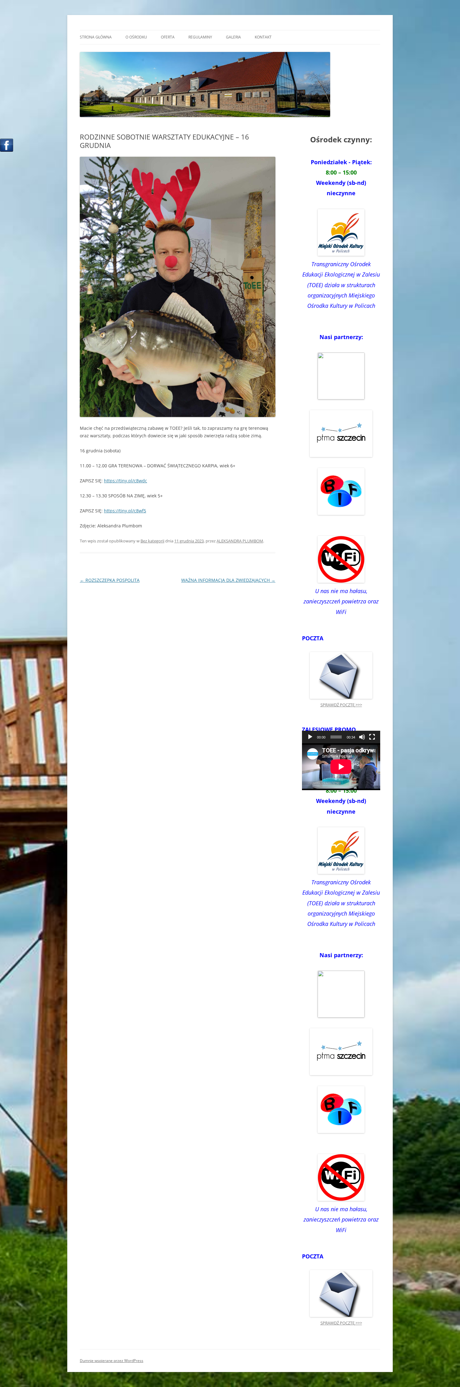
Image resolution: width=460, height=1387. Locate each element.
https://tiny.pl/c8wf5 (125, 511)
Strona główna (96, 37)
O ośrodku (136, 37)
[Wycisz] (362, 737)
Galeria (233, 37)
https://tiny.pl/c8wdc (125, 481)
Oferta (168, 37)
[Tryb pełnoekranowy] (372, 737)
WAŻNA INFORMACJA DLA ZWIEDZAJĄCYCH (228, 580)
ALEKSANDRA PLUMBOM (240, 541)
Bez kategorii (152, 541)
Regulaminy (200, 37)
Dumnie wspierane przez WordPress (111, 1360)
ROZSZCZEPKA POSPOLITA (110, 580)
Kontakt (263, 37)
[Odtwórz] (310, 737)
